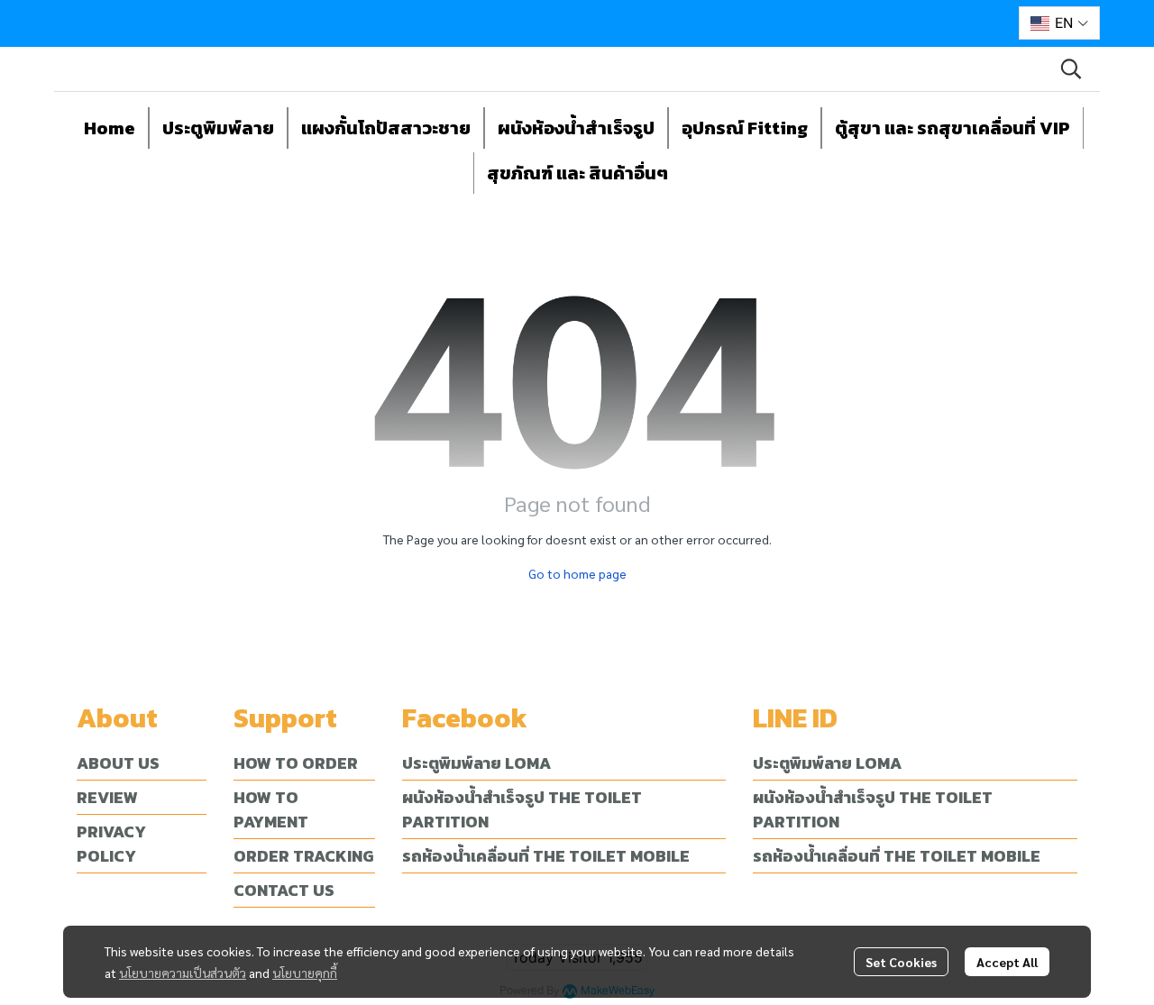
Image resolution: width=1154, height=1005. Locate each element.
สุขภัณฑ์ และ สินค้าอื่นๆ (577, 173)
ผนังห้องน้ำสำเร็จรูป (576, 128)
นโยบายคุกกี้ (304, 972)
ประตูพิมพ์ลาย (218, 128)
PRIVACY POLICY (111, 843)
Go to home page (577, 573)
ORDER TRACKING (303, 856)
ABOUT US (118, 763)
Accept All (1007, 962)
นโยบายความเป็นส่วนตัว (182, 972)
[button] (1059, 23)
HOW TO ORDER (296, 763)
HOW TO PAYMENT (271, 809)
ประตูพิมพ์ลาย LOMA (476, 763)
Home (109, 128)
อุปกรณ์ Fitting (745, 128)
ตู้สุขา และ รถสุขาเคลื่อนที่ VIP (952, 128)
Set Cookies (901, 962)
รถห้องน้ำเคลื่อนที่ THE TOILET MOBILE (546, 856)
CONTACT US (284, 890)
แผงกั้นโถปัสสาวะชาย (386, 128)
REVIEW (107, 797)
